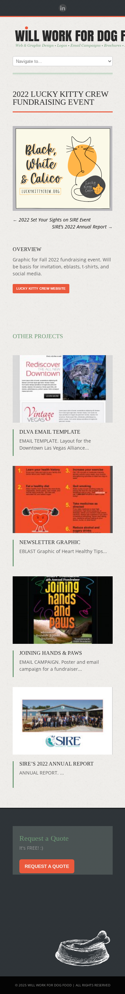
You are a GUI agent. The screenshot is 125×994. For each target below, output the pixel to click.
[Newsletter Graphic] (63, 499)
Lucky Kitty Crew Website (41, 288)
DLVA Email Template (49, 432)
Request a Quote (47, 866)
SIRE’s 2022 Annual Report (79, 226)
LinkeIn (63, 8)
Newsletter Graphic (49, 542)
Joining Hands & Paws (50, 653)
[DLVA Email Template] (63, 389)
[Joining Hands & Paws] (63, 610)
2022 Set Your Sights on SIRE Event (55, 219)
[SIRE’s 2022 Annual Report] (63, 721)
